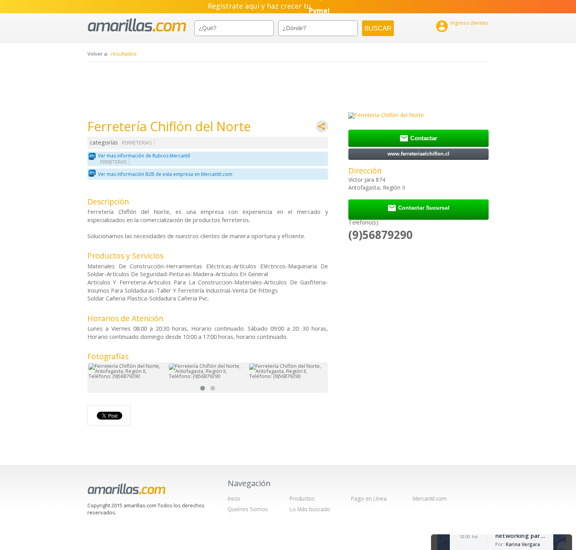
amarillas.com (137, 25)
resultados (124, 53)
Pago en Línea (369, 498)
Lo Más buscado (310, 509)
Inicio (234, 498)
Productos (302, 498)
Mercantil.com (430, 498)
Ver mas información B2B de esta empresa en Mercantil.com (165, 174)
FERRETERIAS (137, 142)
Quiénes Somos (248, 509)
